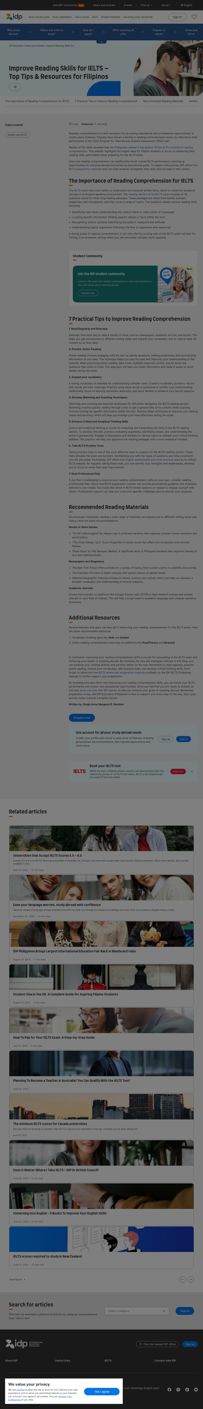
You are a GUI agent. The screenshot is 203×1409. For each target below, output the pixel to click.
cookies (20, 1389)
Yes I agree (102, 1391)
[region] (64, 1391)
